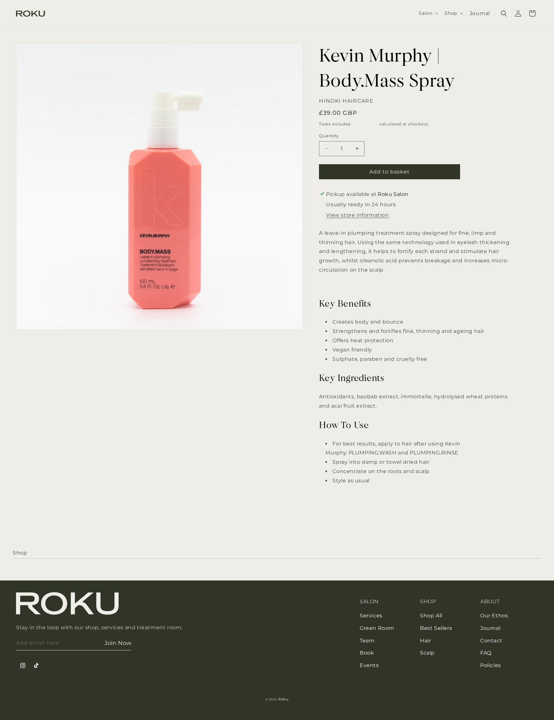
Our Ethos (494, 616)
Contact (491, 641)
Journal (490, 628)
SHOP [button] (428, 601)
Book (367, 653)
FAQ (485, 653)
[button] (428, 13)
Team (367, 641)
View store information (357, 215)
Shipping (365, 124)
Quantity (329, 135)
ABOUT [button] (490, 601)
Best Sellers (436, 628)
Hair (425, 641)
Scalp (427, 653)
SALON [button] (369, 601)
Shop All (431, 616)
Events (369, 665)
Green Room (377, 628)
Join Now (118, 643)
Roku (283, 699)
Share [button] (332, 515)
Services (371, 616)
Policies (490, 665)
